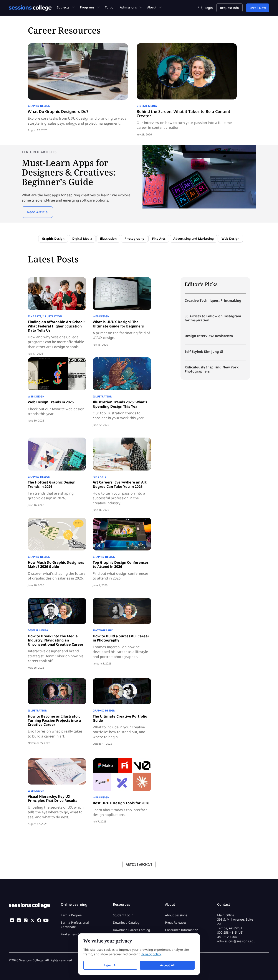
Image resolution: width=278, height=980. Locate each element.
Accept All (167, 965)
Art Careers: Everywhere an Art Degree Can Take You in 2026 (120, 484)
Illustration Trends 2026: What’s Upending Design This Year (120, 404)
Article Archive (139, 864)
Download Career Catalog (131, 930)
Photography (134, 238)
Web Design (230, 238)
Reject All (110, 965)
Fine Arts (158, 238)
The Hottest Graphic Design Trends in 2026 (51, 484)
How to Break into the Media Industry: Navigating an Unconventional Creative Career (55, 640)
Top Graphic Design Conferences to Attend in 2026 (121, 564)
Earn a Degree (71, 915)
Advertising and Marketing (193, 238)
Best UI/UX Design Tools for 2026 (121, 803)
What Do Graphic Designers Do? (58, 111)
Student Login (123, 915)
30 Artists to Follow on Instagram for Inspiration (213, 318)
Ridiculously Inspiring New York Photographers (211, 369)
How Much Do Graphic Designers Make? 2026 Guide (56, 564)
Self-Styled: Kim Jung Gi (204, 351)
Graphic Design (39, 106)
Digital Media (147, 106)
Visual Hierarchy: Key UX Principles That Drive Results (52, 798)
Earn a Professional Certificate (75, 924)
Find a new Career (74, 934)
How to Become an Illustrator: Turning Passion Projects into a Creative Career (54, 720)
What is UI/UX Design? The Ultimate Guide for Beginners (118, 323)
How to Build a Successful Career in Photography (121, 638)
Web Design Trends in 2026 (51, 402)
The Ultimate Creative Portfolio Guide (120, 718)
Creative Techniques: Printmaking (213, 300)
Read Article (37, 212)
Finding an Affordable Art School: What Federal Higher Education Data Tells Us (56, 325)
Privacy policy (151, 954)
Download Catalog (126, 922)
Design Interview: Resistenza (209, 336)
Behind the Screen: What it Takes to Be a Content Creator (183, 113)
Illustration (108, 238)
